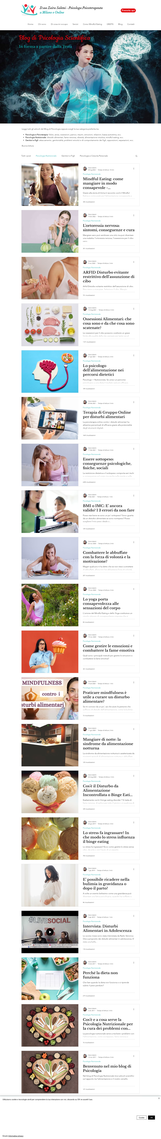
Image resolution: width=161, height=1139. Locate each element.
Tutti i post (26, 156)
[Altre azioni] (134, 168)
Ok (151, 1117)
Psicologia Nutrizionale (46, 156)
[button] (42, 24)
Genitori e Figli (68, 156)
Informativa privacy (15, 1136)
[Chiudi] (158, 1098)
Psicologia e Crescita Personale (94, 156)
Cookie (141, 1117)
